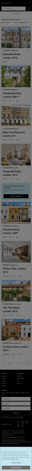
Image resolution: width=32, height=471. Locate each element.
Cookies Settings (16, 462)
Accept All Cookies (16, 467)
